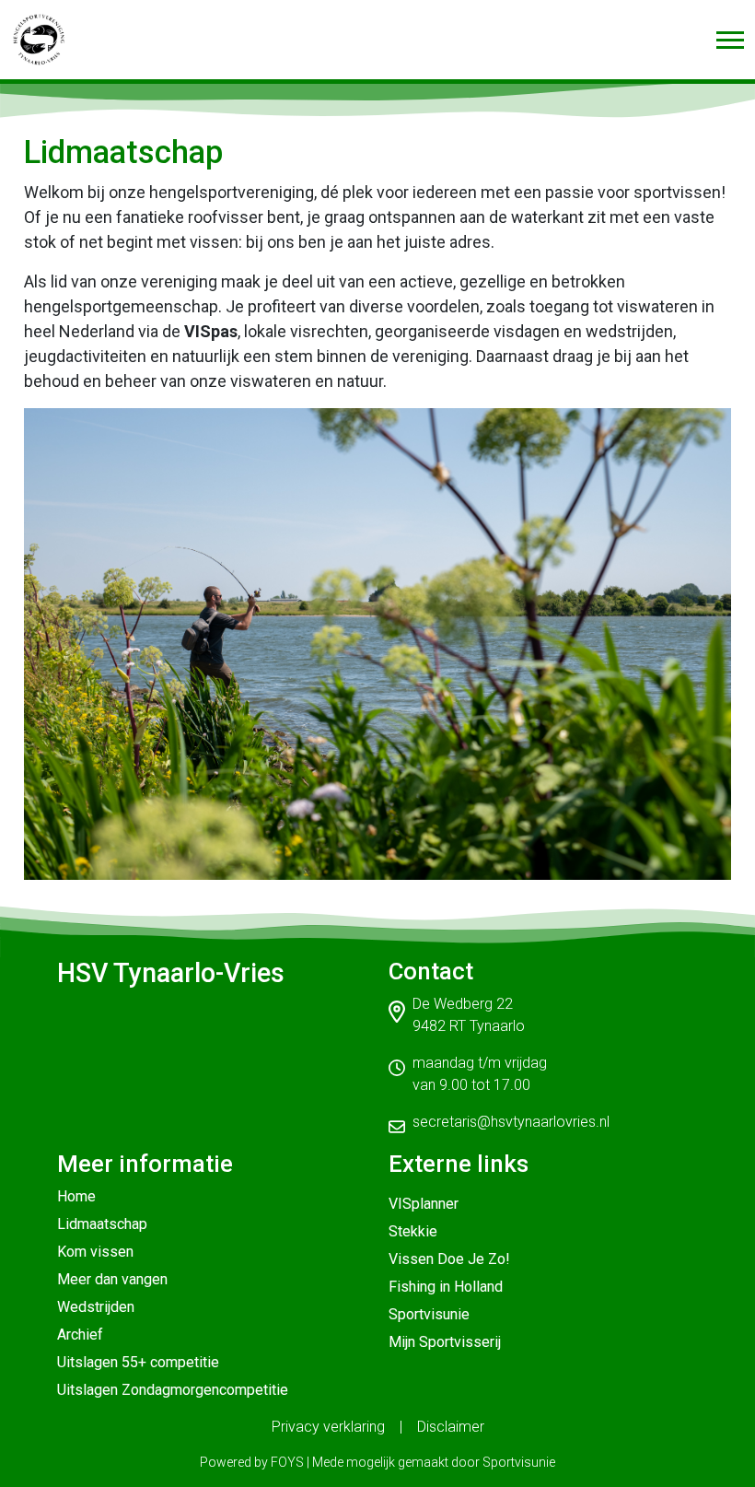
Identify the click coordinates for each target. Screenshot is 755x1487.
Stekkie (413, 1231)
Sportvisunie (429, 1314)
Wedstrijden (95, 1307)
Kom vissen (95, 1251)
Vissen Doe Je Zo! (449, 1259)
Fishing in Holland (446, 1286)
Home (76, 1196)
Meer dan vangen (112, 1279)
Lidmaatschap (102, 1224)
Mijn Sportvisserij (445, 1342)
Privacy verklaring (328, 1426)
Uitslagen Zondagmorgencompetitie (172, 1390)
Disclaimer (450, 1426)
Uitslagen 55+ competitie (138, 1362)
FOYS (287, 1462)
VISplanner (424, 1203)
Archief (80, 1334)
